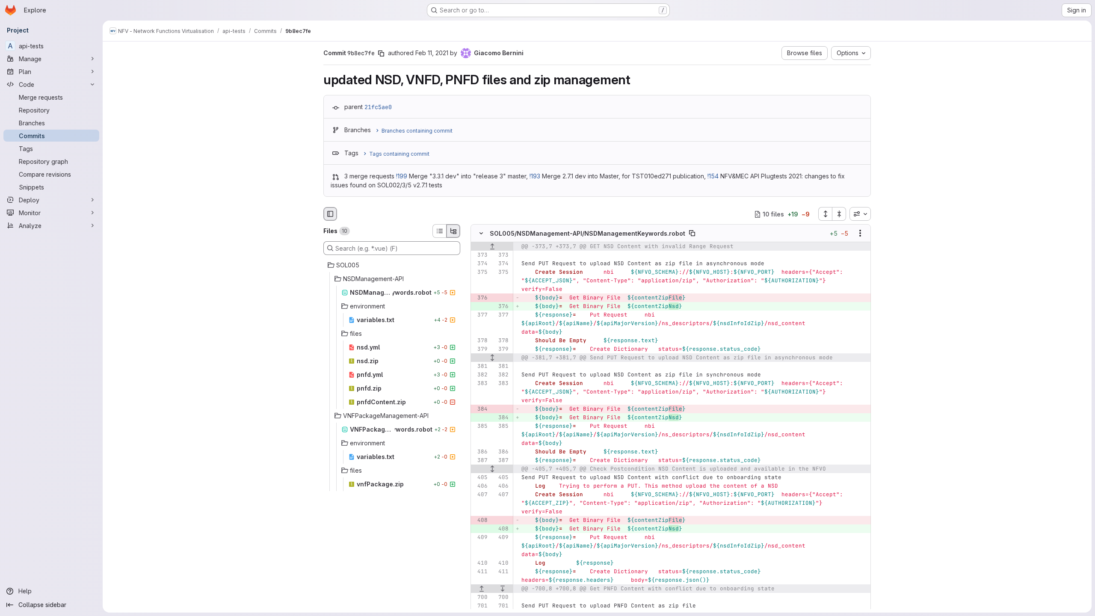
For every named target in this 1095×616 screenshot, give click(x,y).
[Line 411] (480, 572)
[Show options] (860, 233)
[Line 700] (480, 597)
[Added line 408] (501, 529)
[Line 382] (480, 375)
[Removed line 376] (480, 298)
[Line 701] (480, 606)
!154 (713, 176)
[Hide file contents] (481, 233)
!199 (401, 176)
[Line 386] (480, 452)
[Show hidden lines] (492, 358)
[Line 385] (480, 426)
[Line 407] (480, 495)
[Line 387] (480, 460)
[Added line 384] (501, 418)
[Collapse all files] (839, 214)
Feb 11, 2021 (431, 52)
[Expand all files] (825, 214)
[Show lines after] (503, 589)
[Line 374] (480, 264)
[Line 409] (480, 537)
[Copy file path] (692, 233)
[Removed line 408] (480, 520)
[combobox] (860, 214)
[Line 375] (480, 272)
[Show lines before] (492, 247)
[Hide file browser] (330, 214)
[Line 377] (480, 315)
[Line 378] (480, 341)
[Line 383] (480, 383)
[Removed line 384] (480, 409)
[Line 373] (480, 255)
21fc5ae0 (378, 107)
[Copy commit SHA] (381, 53)
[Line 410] (480, 563)
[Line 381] (480, 366)
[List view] (439, 231)
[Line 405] (480, 478)
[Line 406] (480, 486)
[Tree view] (453, 231)
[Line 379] (480, 349)
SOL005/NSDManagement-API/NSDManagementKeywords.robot (587, 233)
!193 (535, 176)
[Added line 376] (501, 306)
